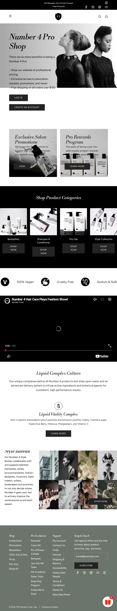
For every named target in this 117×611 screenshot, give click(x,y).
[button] (3, 233)
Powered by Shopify (50, 607)
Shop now (13, 248)
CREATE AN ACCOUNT (26, 107)
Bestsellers (13, 239)
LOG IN (18, 97)
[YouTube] (106, 7)
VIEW (22, 166)
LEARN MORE (77, 166)
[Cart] (106, 16)
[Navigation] (10, 17)
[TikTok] (106, 2)
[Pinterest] (99, 7)
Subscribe (86, 565)
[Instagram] (93, 7)
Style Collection (103, 239)
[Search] (99, 16)
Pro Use (73, 239)
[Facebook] (86, 7)
